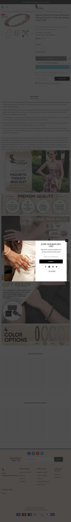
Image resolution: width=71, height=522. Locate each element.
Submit (51, 261)
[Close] (66, 240)
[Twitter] (56, 267)
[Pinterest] (53, 267)
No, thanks (52, 271)
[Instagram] (49, 267)
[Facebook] (45, 267)
